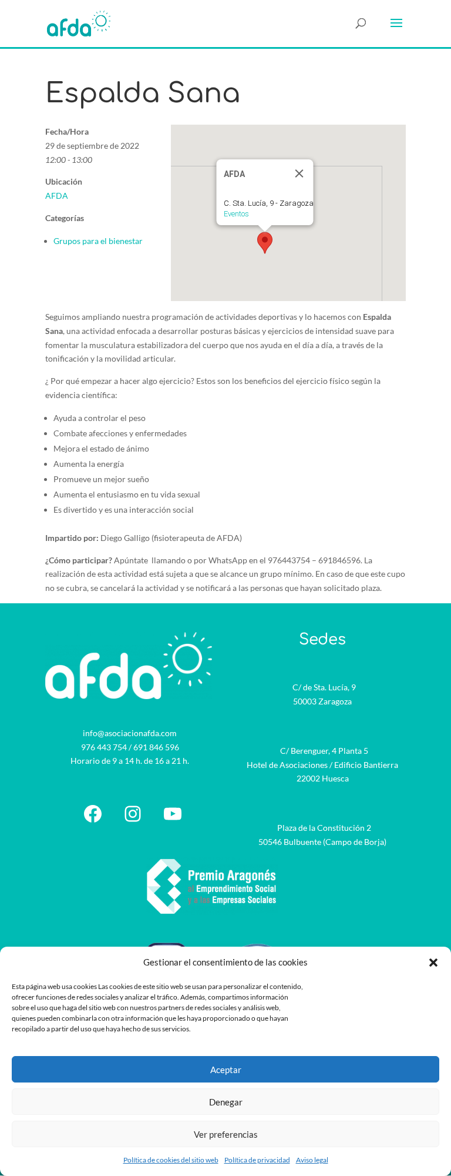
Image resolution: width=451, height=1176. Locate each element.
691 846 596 (156, 747)
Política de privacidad (257, 1159)
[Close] (299, 173)
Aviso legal (312, 1159)
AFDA (56, 196)
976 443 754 (104, 747)
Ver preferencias (226, 1134)
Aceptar (225, 1069)
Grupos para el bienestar (98, 241)
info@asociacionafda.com (130, 733)
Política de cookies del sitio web (170, 1159)
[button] (433, 962)
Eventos (236, 213)
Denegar (226, 1102)
